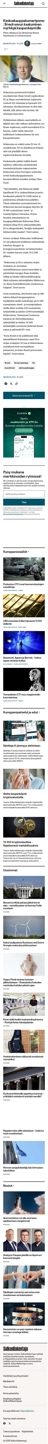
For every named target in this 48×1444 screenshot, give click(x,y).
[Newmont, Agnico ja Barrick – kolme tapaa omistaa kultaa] (24, 642)
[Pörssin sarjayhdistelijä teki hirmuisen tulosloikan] (24, 1152)
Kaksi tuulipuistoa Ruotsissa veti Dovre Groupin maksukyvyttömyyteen (23, 944)
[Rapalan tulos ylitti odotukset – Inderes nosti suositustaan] (24, 1115)
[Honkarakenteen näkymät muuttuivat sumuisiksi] (24, 1041)
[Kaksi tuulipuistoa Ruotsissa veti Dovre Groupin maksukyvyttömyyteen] (24, 927)
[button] (4, 3)
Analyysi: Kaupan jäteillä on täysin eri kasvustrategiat (22, 1256)
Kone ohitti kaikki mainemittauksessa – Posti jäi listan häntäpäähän (23, 1021)
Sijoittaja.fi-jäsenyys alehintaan (21, 745)
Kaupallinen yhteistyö (10, 590)
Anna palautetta (11, 1393)
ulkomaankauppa (26, 367)
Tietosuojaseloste (11, 1431)
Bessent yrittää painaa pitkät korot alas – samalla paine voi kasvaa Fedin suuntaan (22, 905)
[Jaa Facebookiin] (6, 383)
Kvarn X (20, 590)
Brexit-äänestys (21, 362)
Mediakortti (8, 1381)
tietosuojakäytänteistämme (13, 514)
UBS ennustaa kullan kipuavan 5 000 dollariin (22, 622)
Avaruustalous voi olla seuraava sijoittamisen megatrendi (20, 1219)
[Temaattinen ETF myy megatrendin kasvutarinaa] (24, 679)
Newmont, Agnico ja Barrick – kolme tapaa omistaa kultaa (22, 659)
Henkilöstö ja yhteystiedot (15, 1376)
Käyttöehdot (27, 1431)
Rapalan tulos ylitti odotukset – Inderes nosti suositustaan (23, 1132)
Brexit (7, 362)
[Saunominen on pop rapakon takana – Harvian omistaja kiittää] (24, 1314)
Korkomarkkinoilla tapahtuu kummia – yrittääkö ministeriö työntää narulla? (23, 1095)
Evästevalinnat (10, 1436)
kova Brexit (10, 367)
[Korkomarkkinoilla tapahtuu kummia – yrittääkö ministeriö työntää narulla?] (24, 1078)
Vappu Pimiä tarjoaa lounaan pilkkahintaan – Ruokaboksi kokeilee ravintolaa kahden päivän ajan (22, 982)
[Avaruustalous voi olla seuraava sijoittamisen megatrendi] (24, 1203)
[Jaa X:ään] (11, 383)
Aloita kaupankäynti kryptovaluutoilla (15, 795)
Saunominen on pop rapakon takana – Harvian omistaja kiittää (23, 1330)
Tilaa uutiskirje (10, 1387)
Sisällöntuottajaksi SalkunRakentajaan (12, 1400)
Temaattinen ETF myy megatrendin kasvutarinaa (21, 696)
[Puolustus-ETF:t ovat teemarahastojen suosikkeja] (24, 569)
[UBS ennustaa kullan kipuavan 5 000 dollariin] (24, 605)
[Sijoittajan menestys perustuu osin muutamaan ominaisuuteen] (24, 1277)
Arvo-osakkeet (8, 664)
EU (33, 362)
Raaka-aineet (22, 627)
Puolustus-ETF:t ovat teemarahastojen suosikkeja (23, 585)
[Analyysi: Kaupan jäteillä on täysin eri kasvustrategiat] (24, 1240)
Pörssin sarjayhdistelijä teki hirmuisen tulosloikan (23, 1169)
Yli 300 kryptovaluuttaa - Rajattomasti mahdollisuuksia (20, 843)
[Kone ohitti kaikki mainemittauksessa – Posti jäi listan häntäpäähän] (24, 1004)
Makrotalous (9, 43)
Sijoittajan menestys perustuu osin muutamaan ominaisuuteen (21, 1293)
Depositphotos (27, 1410)
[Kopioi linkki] (16, 383)
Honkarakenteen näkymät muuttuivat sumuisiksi (23, 1058)
